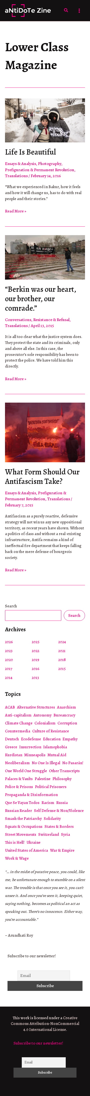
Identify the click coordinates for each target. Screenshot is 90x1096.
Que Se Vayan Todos (22, 802)
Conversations (18, 320)
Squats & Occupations (23, 826)
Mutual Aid (57, 755)
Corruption (67, 723)
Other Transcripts (64, 771)
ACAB (10, 707)
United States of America (26, 850)
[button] (66, 10)
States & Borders (59, 826)
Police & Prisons (19, 787)
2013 (35, 677)
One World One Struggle (26, 771)
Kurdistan (13, 755)
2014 (8, 677)
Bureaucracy (64, 715)
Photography (49, 164)
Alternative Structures (36, 707)
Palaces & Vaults (19, 779)
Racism (48, 802)
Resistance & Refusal (51, 320)
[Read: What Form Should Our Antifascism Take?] (45, 432)
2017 (8, 669)
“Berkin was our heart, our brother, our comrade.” (40, 298)
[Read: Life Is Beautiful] (45, 120)
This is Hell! (14, 842)
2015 (62, 669)
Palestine (42, 779)
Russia (62, 802)
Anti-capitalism (18, 715)
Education (51, 739)
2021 (62, 651)
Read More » (15, 211)
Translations (16, 176)
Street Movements (20, 834)
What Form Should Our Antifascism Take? (42, 477)
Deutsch (12, 739)
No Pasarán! (72, 763)
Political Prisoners (50, 787)
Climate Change (18, 723)
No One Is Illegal (46, 763)
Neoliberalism (17, 763)
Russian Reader (18, 810)
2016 (35, 669)
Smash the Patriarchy (23, 818)
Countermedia (17, 731)
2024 (62, 642)
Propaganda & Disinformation (31, 795)
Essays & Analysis (20, 164)
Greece (11, 747)
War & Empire (62, 850)
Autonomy (43, 715)
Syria (65, 834)
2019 (35, 660)
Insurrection (30, 747)
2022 (35, 651)
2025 (36, 642)
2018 (62, 660)
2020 (9, 660)
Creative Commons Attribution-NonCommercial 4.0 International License (45, 1024)
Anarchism (66, 707)
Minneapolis (35, 755)
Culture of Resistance (50, 731)
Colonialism (45, 723)
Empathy (70, 739)
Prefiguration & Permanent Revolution (39, 170)
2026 (9, 642)
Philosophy (62, 779)
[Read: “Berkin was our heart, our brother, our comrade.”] (45, 257)
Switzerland (48, 834)
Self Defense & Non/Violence (59, 810)
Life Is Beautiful (30, 152)
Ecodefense (31, 739)
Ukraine (33, 842)
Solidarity (52, 818)
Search (11, 606)
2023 (8, 651)
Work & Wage (17, 858)
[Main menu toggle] (79, 10)
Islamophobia (55, 747)
